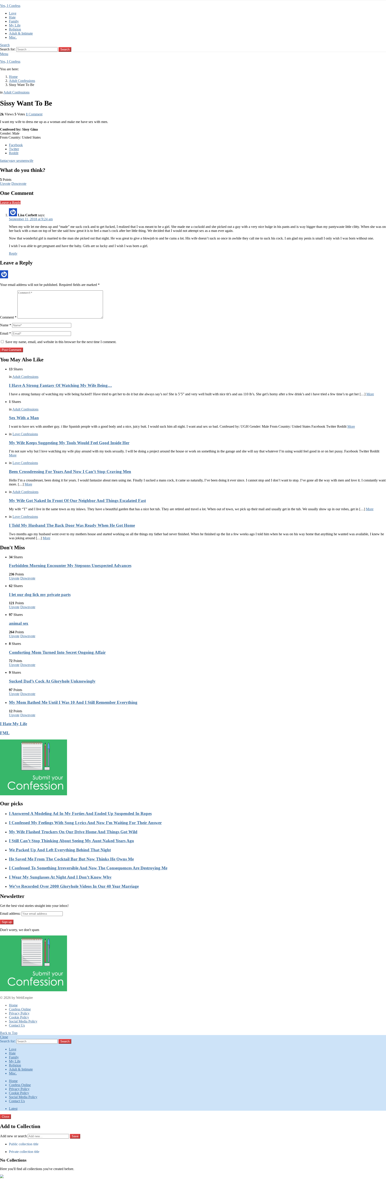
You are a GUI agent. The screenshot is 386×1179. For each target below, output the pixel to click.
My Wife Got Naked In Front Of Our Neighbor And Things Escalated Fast (77, 500)
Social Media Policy (23, 1021)
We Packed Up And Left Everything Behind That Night (60, 850)
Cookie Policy (19, 1017)
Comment (8, 317)
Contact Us (17, 1025)
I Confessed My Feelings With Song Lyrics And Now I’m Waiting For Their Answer (85, 822)
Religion (15, 29)
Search (64, 49)
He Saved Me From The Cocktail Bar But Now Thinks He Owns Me (71, 859)
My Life (15, 25)
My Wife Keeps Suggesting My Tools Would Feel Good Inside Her (69, 442)
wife (30, 160)
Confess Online (20, 1009)
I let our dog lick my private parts (40, 594)
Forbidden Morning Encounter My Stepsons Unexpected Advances (70, 565)
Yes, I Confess (10, 6)
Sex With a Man (24, 417)
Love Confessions (25, 434)
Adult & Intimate (21, 33)
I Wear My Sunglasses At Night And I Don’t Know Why (60, 877)
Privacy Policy (19, 1013)
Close (4, 1037)
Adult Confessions (25, 377)
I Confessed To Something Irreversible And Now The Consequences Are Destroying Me (88, 868)
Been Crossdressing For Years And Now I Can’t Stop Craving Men (70, 471)
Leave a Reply (10, 202)
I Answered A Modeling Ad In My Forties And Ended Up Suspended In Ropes (80, 813)
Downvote (18, 183)
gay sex (15, 160)
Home (13, 1005)
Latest (13, 1108)
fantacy (5, 160)
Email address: (10, 913)
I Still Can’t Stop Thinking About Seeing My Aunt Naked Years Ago (71, 840)
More (370, 394)
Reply (13, 253)
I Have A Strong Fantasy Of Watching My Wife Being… (60, 385)
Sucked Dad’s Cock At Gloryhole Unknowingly (52, 681)
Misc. (13, 37)
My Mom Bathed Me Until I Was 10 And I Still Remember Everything (73, 702)
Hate (12, 17)
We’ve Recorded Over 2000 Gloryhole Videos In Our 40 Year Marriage (74, 886)
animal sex (18, 623)
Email (5, 333)
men (24, 160)
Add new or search (14, 1136)
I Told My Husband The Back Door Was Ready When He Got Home (72, 525)
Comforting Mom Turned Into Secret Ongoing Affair (57, 652)
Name (5, 325)
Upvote (5, 183)
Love (12, 13)
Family (14, 21)
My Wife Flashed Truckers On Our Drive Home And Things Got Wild (73, 831)
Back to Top (8, 1033)
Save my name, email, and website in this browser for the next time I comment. (60, 342)
